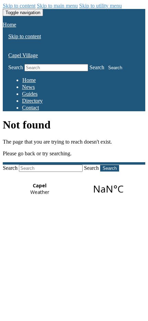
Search (15, 67)
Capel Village (23, 55)
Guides (30, 94)
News (28, 87)
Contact (30, 108)
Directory (32, 101)
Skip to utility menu (100, 6)
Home (9, 25)
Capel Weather (74, 189)
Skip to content (19, 6)
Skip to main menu (57, 6)
